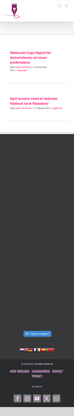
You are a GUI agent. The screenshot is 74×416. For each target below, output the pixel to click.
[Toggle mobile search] (59, 6)
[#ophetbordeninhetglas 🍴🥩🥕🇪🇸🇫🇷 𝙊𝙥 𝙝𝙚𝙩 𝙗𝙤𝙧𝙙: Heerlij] (37, 310)
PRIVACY (37, 376)
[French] (35, 349)
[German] (30, 349)
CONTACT (57, 371)
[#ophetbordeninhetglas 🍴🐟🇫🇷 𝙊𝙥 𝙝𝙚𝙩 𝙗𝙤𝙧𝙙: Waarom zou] (37, 273)
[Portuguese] (48, 349)
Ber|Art (39, 386)
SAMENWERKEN (41, 371)
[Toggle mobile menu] (67, 6)
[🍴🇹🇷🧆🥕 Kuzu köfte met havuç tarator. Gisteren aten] (37, 198)
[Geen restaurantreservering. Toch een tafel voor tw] (37, 161)
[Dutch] (22, 349)
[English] (26, 349)
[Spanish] (43, 349)
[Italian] (39, 349)
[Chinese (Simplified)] (52, 349)
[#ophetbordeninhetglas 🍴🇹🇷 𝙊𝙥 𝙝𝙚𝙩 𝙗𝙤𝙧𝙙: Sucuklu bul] (37, 235)
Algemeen (22, 70)
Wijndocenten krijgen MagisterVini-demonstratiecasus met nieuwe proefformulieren (31, 57)
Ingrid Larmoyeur (23, 67)
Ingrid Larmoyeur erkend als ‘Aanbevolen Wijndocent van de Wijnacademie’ (33, 101)
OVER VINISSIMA (19, 371)
